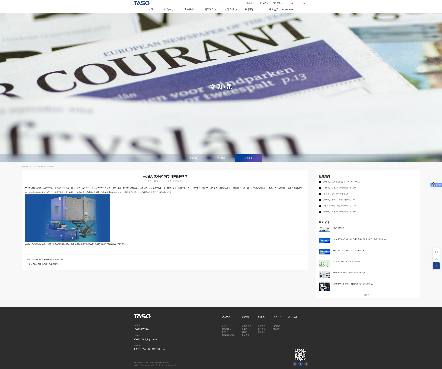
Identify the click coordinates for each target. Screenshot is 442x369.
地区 (304, 3)
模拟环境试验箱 (228, 335)
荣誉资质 (277, 329)
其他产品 (245, 335)
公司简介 (277, 326)
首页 (150, 9)
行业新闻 (221, 158)
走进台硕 (229, 9)
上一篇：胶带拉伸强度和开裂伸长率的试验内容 (44, 259)
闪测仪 (225, 326)
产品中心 (168, 9)
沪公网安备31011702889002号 (166, 365)
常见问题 (248, 158)
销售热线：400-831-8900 (281, 9)
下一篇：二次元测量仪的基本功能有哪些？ (42, 264)
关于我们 (262, 3)
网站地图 (249, 3)
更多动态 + (368, 295)
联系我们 (276, 3)
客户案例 (189, 9)
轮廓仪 (225, 332)
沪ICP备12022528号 (147, 365)
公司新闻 (193, 158)
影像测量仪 (226, 329)
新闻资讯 (209, 9)
